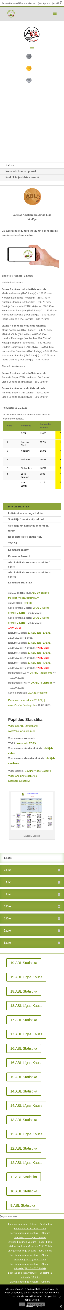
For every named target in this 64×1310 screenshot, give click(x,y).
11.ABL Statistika (23, 1177)
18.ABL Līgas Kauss (26, 1006)
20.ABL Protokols (37, 692)
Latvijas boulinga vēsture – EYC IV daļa (30, 1246)
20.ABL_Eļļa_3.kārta (39, 652)
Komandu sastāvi (18, 549)
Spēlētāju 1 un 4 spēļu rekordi (26, 519)
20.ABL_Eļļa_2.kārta (39, 642)
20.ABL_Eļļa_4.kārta (39, 662)
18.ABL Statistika (23, 991)
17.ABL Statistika (23, 1020)
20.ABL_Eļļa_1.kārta (39, 632)
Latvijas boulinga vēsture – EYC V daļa (30, 1251)
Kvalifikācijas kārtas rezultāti (23, 177)
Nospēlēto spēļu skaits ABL (25, 536)
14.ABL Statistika (23, 1091)
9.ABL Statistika (22, 1205)
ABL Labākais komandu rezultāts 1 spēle (29, 564)
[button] (61, 3)
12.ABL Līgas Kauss (26, 1163)
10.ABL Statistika (23, 1191)
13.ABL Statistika (23, 1120)
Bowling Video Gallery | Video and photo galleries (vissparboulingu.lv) (29, 775)
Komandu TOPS (26, 743)
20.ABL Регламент (41, 682)
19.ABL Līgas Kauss (26, 977)
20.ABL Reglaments (41, 672)
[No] (59, 1297)
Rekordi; (27, 602)
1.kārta (10, 165)
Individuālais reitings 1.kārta (25, 513)
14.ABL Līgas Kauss (26, 1105)
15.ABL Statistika (23, 1077)
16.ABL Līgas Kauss (26, 1063)
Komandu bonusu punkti (21, 171)
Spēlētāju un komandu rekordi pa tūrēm (28, 528)
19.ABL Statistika (23, 963)
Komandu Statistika (20, 582)
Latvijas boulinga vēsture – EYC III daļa (30, 1242)
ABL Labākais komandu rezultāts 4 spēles (29, 574)
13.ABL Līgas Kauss (26, 1134)
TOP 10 (12, 543)
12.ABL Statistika (23, 1148)
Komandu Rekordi (19, 556)
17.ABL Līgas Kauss (26, 1034)
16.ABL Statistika (23, 1048)
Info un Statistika (18, 506)
